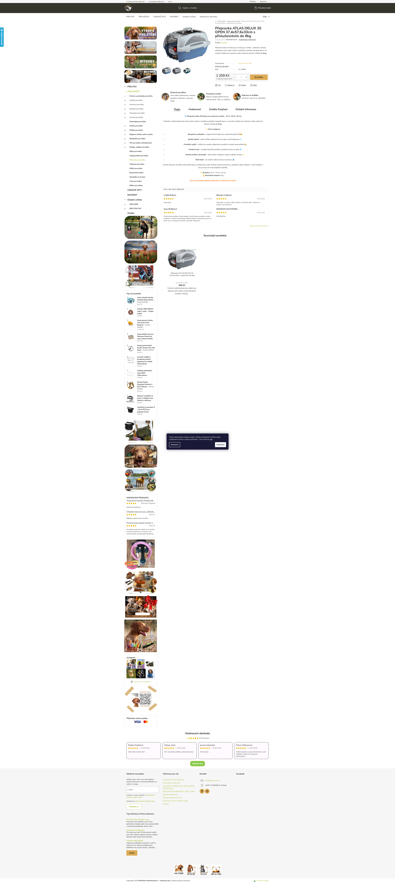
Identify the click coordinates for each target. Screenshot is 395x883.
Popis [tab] (177, 109)
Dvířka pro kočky (135, 168)
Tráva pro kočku (135, 181)
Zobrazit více (197, 763)
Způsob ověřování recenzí (172, 798)
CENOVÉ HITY (134, 190)
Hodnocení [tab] (195, 109)
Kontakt (166, 804)
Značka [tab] (218, 109)
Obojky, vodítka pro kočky (139, 147)
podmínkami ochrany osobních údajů (140, 796)
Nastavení (174, 445)
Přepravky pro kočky (137, 160)
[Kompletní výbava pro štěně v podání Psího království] (179, 870)
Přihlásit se (133, 807)
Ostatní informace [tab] (246, 109)
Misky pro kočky (135, 151)
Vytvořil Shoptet (262, 880)
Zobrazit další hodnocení (259, 226)
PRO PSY (132, 86)
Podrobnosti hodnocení (247, 39)
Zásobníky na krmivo (137, 177)
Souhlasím (221, 445)
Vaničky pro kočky (136, 100)
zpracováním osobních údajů (144, 801)
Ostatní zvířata (134, 199)
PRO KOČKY (133, 91)
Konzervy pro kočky (136, 104)
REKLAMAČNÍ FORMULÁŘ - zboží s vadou (179, 791)
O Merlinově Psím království (135, 2)
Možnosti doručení (222, 66)
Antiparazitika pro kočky (138, 156)
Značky (130, 213)
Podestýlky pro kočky (137, 121)
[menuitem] (130, 16)
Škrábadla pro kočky (137, 139)
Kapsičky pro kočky (136, 109)
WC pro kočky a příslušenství (140, 143)
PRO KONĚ (133, 204)
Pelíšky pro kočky (136, 130)
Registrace (263, 1)
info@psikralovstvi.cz (212, 780)
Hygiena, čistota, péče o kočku (141, 134)
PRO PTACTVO (135, 208)
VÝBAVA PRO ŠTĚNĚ (134, 841)
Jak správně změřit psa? (156, 2)
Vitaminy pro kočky (136, 164)
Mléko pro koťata (136, 185)
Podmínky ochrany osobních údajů (175, 801)
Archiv (131, 853)
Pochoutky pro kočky (137, 113)
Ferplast (224, 42)
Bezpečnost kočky (136, 173)
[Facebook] (202, 791)
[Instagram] (207, 791)
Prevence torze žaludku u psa (137, 820)
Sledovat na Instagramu (142, 682)
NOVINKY (132, 194)
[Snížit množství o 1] (236, 77)
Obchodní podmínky (170, 794)
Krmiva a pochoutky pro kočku (141, 96)
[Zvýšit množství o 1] (246, 77)
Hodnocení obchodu (197, 733)
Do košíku (259, 77)
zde (211, 439)
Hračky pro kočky (136, 126)
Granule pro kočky (136, 117)
